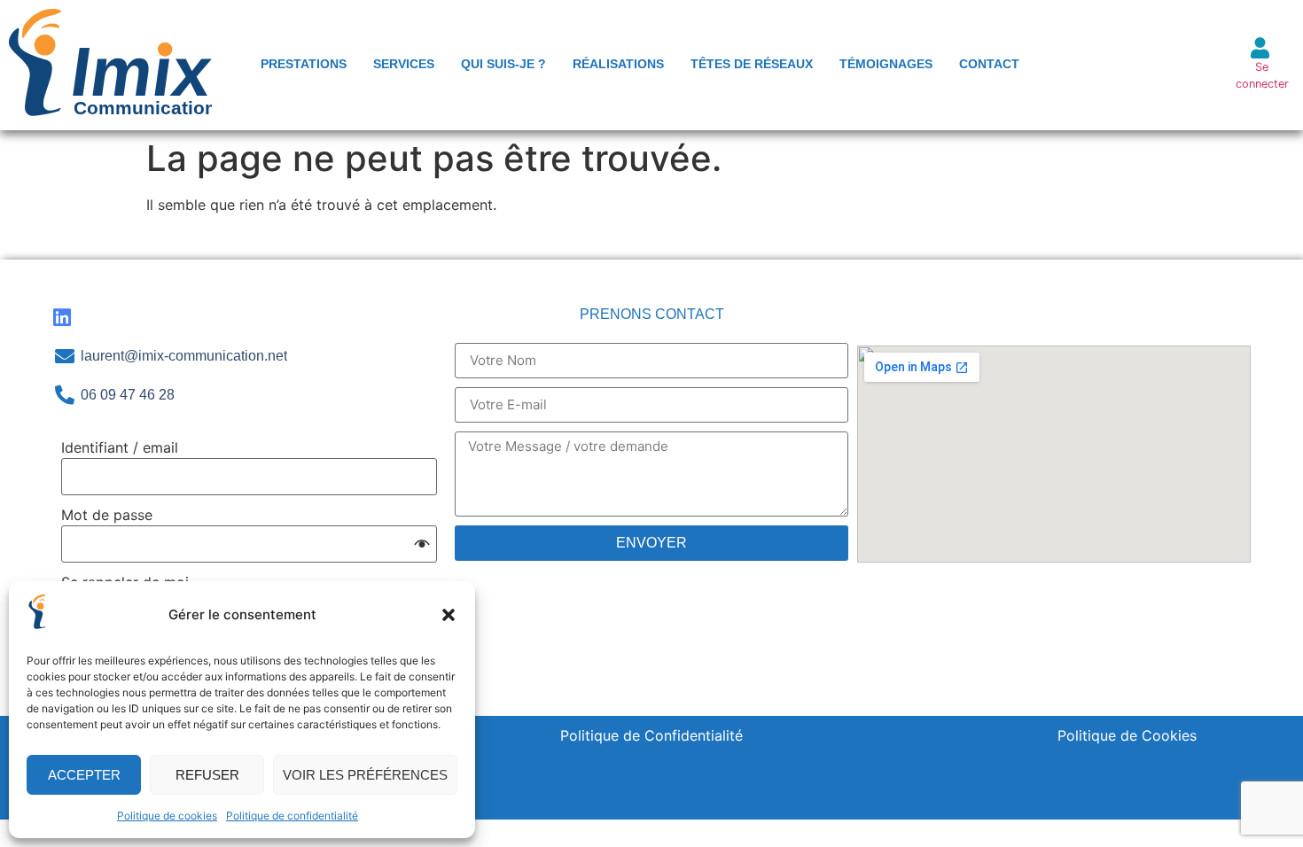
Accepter (84, 774)
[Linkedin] (62, 317)
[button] (448, 615)
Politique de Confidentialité (651, 735)
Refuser (207, 774)
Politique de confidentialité (292, 815)
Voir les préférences (365, 774)
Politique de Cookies (1127, 735)
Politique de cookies (167, 815)
